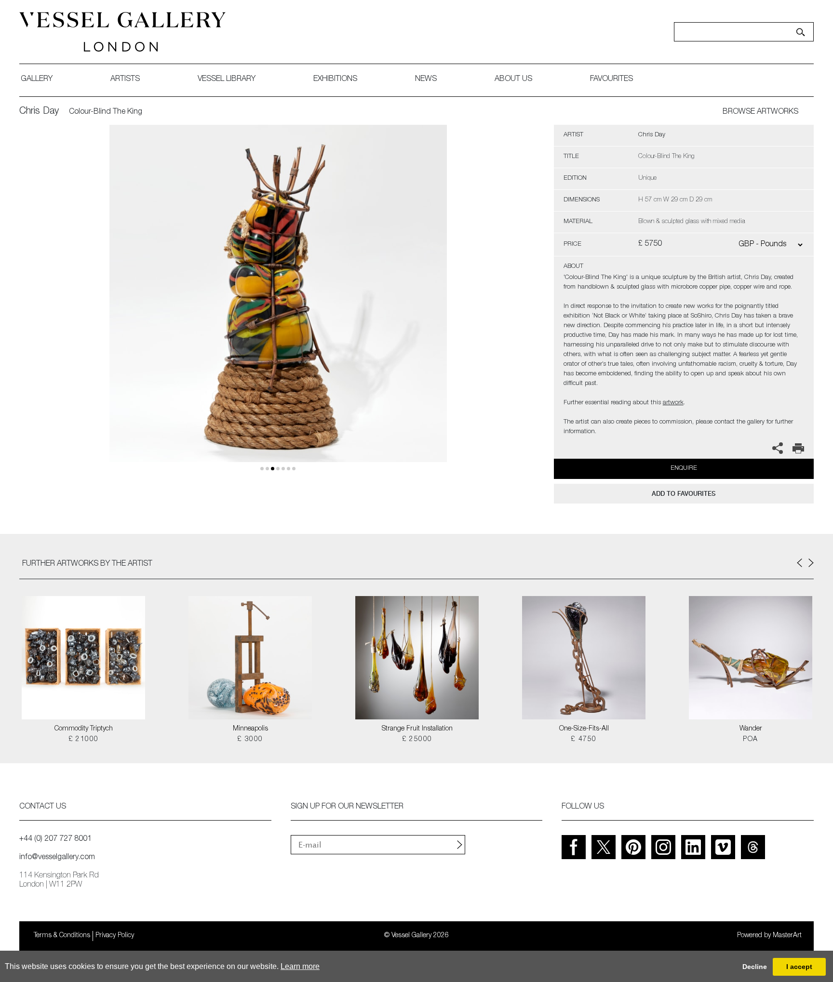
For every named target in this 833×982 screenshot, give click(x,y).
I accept (799, 966)
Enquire (684, 468)
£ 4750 (583, 739)
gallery (37, 79)
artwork (673, 403)
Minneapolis (250, 729)
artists (125, 79)
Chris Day (39, 112)
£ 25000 (417, 739)
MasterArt (787, 935)
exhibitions (335, 79)
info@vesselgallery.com (57, 858)
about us (513, 79)
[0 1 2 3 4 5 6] (278, 305)
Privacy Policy (114, 935)
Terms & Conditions (62, 935)
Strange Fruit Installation (417, 729)
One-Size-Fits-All (584, 729)
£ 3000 (250, 739)
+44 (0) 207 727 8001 (55, 839)
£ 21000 (83, 739)
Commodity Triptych (83, 729)
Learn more (300, 966)
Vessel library (226, 79)
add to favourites (683, 493)
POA (750, 739)
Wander (750, 729)
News (426, 79)
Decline (754, 966)
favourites (611, 79)
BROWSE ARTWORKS (760, 112)
